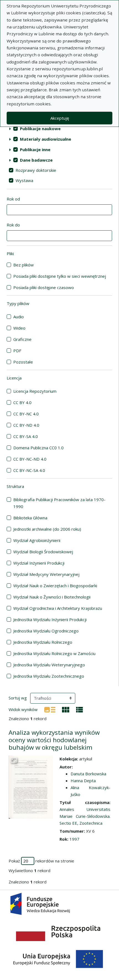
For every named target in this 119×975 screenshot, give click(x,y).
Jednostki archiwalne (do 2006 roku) (47, 529)
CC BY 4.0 (22, 402)
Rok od (13, 199)
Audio (18, 316)
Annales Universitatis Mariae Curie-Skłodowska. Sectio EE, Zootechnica (85, 816)
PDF (17, 350)
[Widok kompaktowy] (65, 709)
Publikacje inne (35, 149)
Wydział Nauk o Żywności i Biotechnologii (51, 597)
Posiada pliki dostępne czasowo (43, 287)
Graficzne (22, 339)
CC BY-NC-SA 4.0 (29, 470)
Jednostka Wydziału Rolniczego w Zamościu (54, 653)
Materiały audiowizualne (45, 139)
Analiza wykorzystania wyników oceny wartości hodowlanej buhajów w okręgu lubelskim (54, 740)
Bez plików (23, 265)
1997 (74, 839)
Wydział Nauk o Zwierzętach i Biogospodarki (55, 585)
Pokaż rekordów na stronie (41, 861)
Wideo (19, 328)
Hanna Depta (83, 780)
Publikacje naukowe (40, 128)
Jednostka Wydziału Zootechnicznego (48, 676)
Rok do (13, 225)
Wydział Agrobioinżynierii (36, 540)
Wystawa (24, 180)
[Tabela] (79, 709)
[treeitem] (59, 128)
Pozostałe (23, 362)
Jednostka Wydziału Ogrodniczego (46, 631)
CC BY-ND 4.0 (26, 425)
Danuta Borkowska (88, 773)
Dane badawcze (36, 160)
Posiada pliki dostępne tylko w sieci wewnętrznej (59, 276)
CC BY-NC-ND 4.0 (29, 459)
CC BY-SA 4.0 (25, 436)
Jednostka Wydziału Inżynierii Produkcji (50, 619)
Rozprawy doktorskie (35, 170)
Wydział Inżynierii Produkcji (38, 563)
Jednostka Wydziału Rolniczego (42, 642)
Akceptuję (59, 118)
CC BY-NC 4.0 (26, 413)
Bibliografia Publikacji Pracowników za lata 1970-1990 (59, 503)
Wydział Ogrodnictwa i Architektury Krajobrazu (57, 608)
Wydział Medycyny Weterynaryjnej (46, 574)
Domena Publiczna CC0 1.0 (38, 447)
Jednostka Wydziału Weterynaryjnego (49, 664)
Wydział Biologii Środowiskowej (43, 551)
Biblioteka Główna (30, 517)
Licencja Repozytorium (34, 391)
